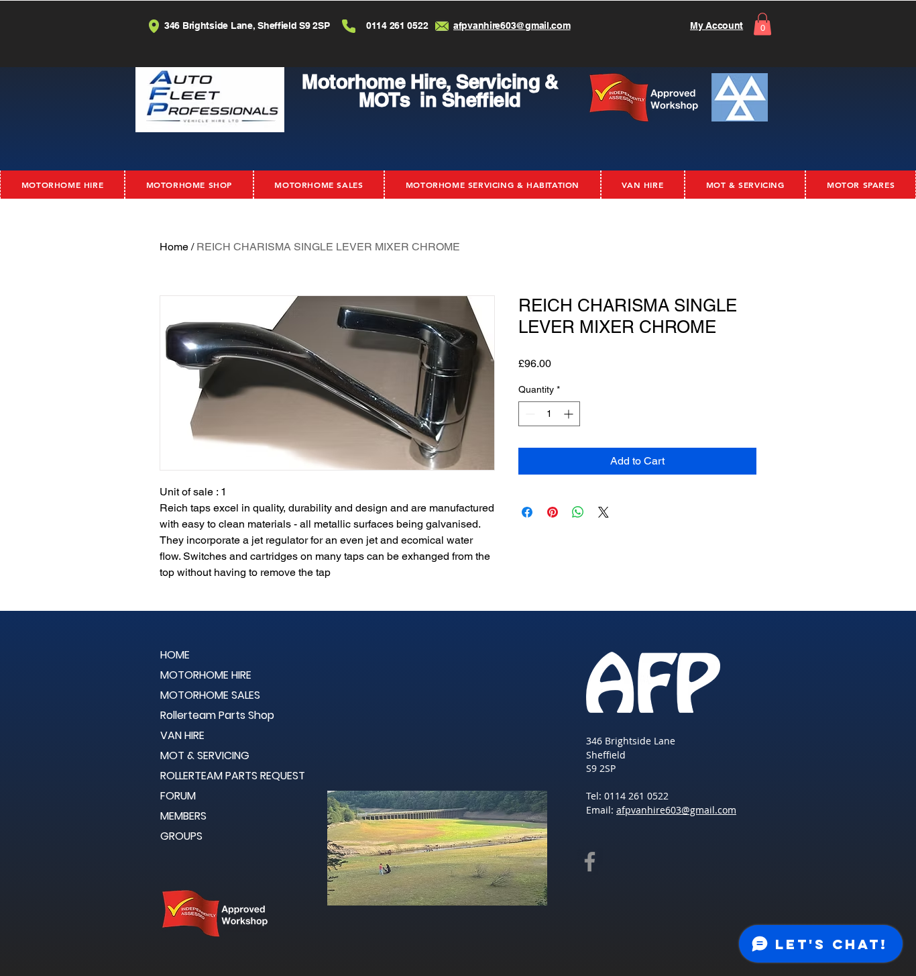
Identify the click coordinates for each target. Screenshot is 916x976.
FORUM (178, 795)
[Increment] (569, 414)
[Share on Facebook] (527, 512)
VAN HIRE (182, 735)
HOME (175, 655)
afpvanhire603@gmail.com (676, 809)
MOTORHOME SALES (210, 695)
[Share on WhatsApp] (578, 512)
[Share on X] (603, 512)
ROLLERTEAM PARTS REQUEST (232, 775)
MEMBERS (183, 816)
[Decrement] (528, 414)
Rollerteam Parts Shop (217, 715)
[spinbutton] (549, 414)
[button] (762, 24)
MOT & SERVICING (204, 755)
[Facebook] (590, 861)
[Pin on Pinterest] (553, 512)
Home (174, 246)
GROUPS (181, 836)
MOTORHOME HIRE (205, 675)
